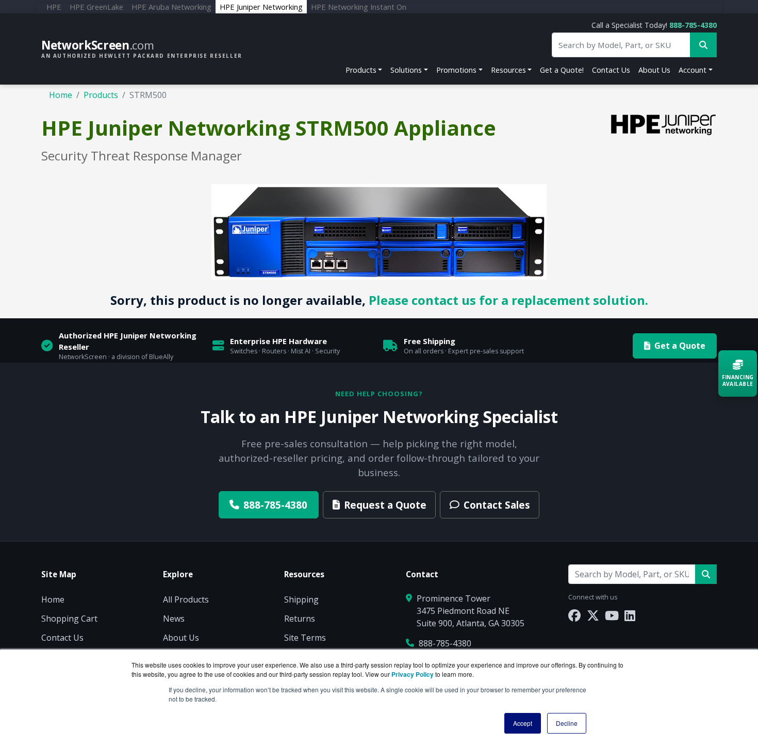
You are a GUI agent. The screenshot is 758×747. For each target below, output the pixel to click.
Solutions (406, 70)
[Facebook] (574, 615)
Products (360, 70)
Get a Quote (679, 345)
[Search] (706, 574)
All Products (186, 599)
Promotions (456, 70)
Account (692, 70)
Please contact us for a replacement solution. (508, 299)
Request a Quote (385, 504)
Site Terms (305, 637)
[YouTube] (612, 615)
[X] (593, 615)
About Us (654, 70)
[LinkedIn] (629, 615)
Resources (508, 70)
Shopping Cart (69, 618)
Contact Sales (497, 504)
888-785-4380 (693, 25)
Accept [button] (522, 723)
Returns (299, 618)
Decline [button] (567, 723)
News (174, 618)
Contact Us (611, 70)
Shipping (301, 599)
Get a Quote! (562, 70)
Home (60, 95)
